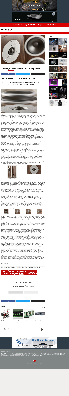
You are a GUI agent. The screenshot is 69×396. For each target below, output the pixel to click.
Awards (16, 355)
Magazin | (31, 355)
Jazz (38, 354)
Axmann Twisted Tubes (5, 322)
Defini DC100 (26, 322)
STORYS (61, 353)
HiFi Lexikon (19, 354)
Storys (13, 32)
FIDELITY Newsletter (35, 32)
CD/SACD (32, 353)
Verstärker (25, 353)
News (6, 32)
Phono (29, 353)
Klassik (36, 354)
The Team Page (26, 365)
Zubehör (4, 320)
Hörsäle (44, 354)
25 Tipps (14, 354)
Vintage (57, 353)
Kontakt (47, 365)
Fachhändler (46, 32)
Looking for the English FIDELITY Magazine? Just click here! (34, 25)
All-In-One (36, 353)
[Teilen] (8, 74)
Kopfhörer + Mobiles (15, 320)
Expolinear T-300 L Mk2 (34, 329)
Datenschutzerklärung (41, 365)
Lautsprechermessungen (19, 353)
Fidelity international (38, 355)
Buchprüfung (49, 354)
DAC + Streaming (37, 320)
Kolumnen (11, 354)
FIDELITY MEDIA (31, 365)
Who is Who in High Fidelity (26, 354)
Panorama (3, 354)
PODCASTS (28, 32)
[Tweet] (23, 74)
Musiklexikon (54, 354)
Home (3, 32)
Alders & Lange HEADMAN (17, 322)
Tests (9, 32)
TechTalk (6, 354)
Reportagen (65, 353)
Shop (41, 32)
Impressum (35, 365)
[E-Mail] (38, 74)
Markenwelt (7, 355)
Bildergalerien (12, 355)
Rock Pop (41, 354)
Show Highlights (21, 355)
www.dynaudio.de (4, 263)
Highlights (23, 32)
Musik (18, 32)
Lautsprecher (9, 70)
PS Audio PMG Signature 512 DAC (39, 323)
